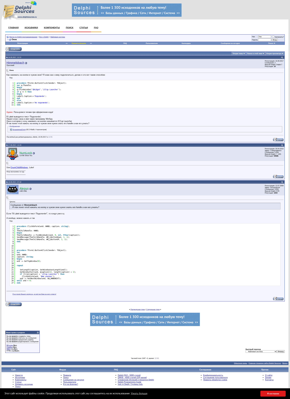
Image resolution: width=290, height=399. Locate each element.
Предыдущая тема (137, 309)
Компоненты (52, 27)
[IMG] (8, 349)
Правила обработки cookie (215, 380)
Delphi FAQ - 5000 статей (129, 375)
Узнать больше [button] (139, 393)
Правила (67, 375)
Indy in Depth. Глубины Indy (130, 384)
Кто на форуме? (70, 384)
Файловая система (57, 37)
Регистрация (22, 43)
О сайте (268, 375)
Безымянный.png (19, 129)
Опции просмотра (273, 53)
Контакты (269, 380)
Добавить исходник (24, 384)
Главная (13, 27)
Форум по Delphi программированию (23, 37)
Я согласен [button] (273, 393)
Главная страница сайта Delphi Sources (265, 363)
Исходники (31, 27)
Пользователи (152, 43)
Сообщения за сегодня (230, 43)
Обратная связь (240, 363)
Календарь (186, 43)
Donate (268, 377)
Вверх (285, 363)
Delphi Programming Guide (129, 382)
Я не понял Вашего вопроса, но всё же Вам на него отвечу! (34, 294)
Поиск (69, 27)
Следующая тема (153, 309)
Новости (19, 375)
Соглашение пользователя (215, 377)
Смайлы (9, 347)
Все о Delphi (43, 37)
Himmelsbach (15, 62)
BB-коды (9, 345)
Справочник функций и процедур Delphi (136, 380)
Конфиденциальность (213, 375)
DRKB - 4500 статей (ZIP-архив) (132, 377)
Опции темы (238, 53)
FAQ (96, 27)
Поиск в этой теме (254, 53)
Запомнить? (279, 37)
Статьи (83, 27)
